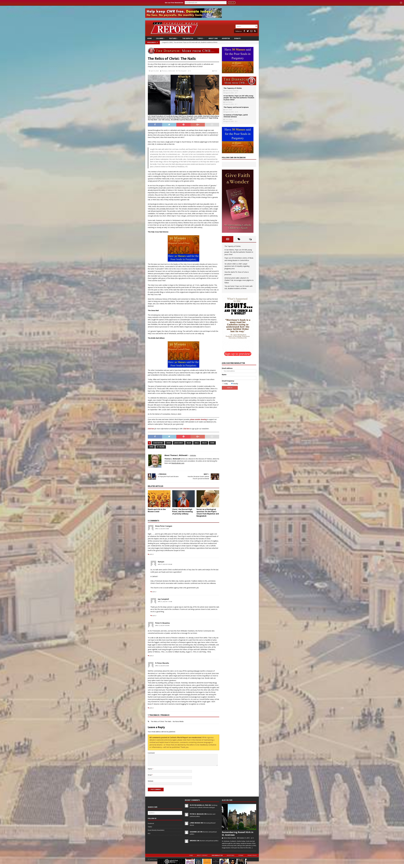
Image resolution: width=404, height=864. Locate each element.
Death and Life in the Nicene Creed (157, 510)
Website (150, 781)
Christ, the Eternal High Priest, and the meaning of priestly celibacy (182, 511)
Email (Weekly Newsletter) (156, 830)
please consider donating (198, 419)
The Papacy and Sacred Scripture (236, 107)
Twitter (150, 827)
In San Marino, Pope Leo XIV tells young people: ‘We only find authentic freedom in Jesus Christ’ (239, 98)
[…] (251, 848)
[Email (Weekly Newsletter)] (251, 31)
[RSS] (255, 31)
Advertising (230, 855)
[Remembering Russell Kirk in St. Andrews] (239, 817)
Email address (227, 368)
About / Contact (202, 855)
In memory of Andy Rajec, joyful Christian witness (236, 116)
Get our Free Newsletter (174, 3)
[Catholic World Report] (202, 35)
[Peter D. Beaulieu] (186, 815)
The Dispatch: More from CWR (239, 81)
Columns (159, 38)
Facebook (151, 823)
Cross (168, 443)
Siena (151, 447)
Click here (151, 429)
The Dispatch (187, 38)
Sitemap (241, 855)
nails (197, 443)
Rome (212, 443)
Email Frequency (228, 381)
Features (173, 38)
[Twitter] (248, 31)
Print (215, 71)
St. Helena (160, 447)
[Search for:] (245, 26)
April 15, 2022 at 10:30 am (165, 564)
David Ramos (228, 102)
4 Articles (193, 455)
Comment (151, 753)
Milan (189, 443)
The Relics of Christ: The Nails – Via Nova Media (167, 721)
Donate (237, 38)
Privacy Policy (252, 855)
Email (150, 775)
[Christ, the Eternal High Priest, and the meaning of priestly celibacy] (183, 498)
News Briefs (151, 42)
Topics (200, 38)
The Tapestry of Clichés (233, 88)
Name (150, 769)
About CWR (213, 38)
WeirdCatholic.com (177, 463)
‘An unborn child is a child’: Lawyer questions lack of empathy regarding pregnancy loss (237, 266)
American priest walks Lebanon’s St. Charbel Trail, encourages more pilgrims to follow (239, 280)
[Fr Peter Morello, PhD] (186, 806)
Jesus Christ (178, 443)
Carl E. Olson (228, 109)
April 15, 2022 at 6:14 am (162, 528)
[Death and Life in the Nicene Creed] (159, 498)
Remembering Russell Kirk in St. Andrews (237, 833)
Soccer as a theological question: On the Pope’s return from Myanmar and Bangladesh (208, 512)
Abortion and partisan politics (209, 841)
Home (149, 38)
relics (204, 443)
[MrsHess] (186, 842)
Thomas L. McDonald (168, 71)
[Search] (256, 26)
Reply (152, 554)
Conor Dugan (228, 119)
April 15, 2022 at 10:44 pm (162, 625)
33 (237, 112)
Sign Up (231, 2)
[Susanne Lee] (186, 833)
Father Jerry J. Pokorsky (231, 90)
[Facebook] (244, 31)
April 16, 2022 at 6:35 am (162, 665)
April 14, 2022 (155, 71)
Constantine (158, 443)
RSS (149, 833)
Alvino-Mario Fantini (229, 838)
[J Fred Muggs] (186, 824)
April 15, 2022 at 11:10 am (165, 601)
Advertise (226, 38)
